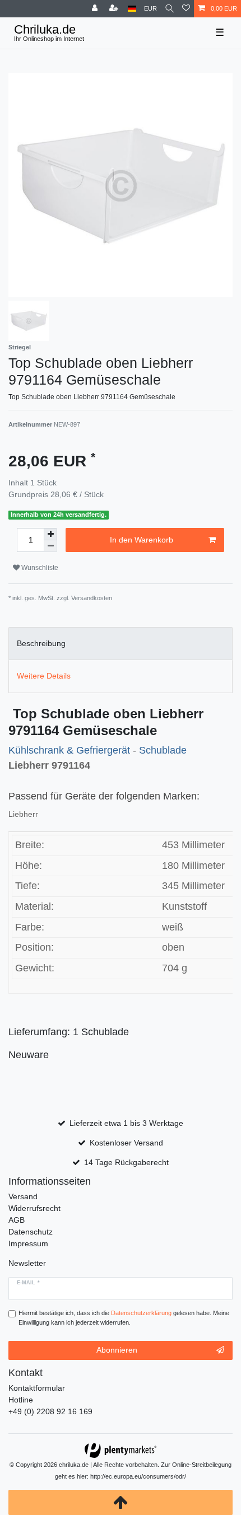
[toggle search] (169, 8)
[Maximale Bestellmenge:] (50, 534)
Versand (23, 1196)
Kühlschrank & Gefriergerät (70, 750)
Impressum (28, 1243)
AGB (16, 1219)
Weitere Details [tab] (44, 675)
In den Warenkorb (141, 539)
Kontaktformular (36, 1387)
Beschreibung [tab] (41, 643)
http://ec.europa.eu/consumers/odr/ (138, 1476)
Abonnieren (116, 1349)
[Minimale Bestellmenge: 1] (50, 546)
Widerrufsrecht (34, 1208)
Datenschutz (30, 1231)
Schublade (163, 750)
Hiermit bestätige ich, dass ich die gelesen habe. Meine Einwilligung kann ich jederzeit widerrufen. (123, 1318)
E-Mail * (28, 1282)
